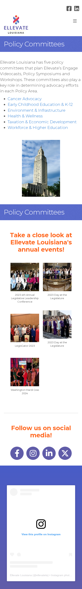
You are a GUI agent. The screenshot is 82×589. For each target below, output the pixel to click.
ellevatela (42, 575)
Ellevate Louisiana (21, 575)
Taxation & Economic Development (42, 121)
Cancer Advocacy (25, 98)
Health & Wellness (25, 116)
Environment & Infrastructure (36, 110)
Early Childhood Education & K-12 (40, 104)
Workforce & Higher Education (38, 127)
